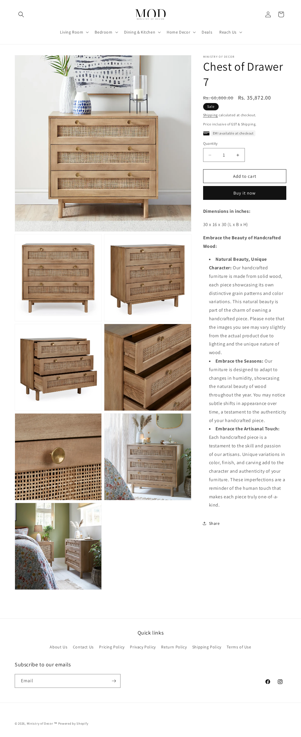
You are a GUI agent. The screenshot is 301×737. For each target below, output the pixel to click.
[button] (21, 14)
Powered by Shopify (73, 723)
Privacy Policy (142, 647)
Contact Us (83, 647)
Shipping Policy (206, 647)
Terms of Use (239, 647)
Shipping (210, 115)
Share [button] (214, 523)
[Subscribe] (113, 681)
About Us (58, 647)
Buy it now (244, 193)
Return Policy (174, 647)
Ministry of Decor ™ (42, 723)
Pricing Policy (111, 647)
